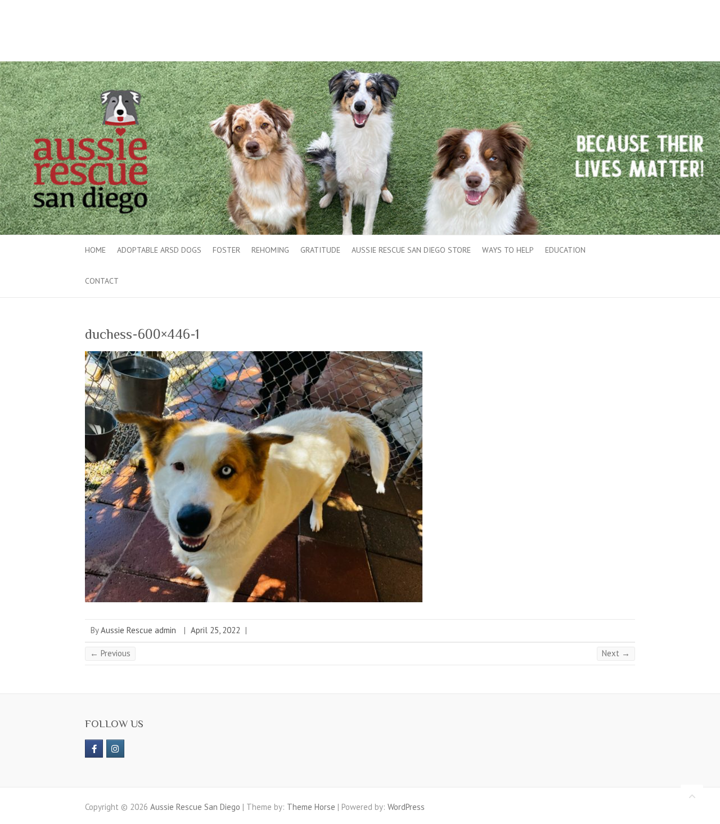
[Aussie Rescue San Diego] (360, 66)
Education (565, 250)
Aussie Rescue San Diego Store (411, 250)
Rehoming (270, 250)
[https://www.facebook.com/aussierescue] (94, 749)
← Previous (110, 653)
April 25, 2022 (215, 630)
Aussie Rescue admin (138, 630)
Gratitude (320, 250)
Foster (226, 250)
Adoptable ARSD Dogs (159, 250)
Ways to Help (508, 250)
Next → (616, 653)
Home (95, 250)
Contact (102, 281)
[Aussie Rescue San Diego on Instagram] (115, 749)
